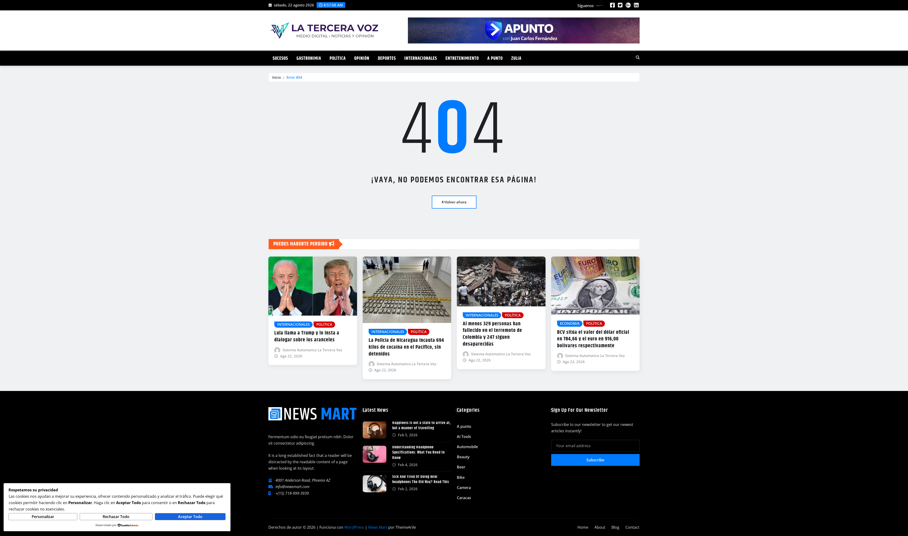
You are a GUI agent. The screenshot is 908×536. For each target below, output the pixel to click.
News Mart (377, 527)
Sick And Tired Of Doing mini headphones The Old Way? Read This (420, 479)
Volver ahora (456, 202)
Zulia (516, 58)
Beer (461, 467)
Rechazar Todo (116, 516)
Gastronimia (309, 58)
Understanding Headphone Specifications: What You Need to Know (418, 452)
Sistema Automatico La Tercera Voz (312, 349)
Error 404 (294, 77)
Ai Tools (464, 436)
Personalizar (43, 516)
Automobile (467, 446)
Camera (464, 487)
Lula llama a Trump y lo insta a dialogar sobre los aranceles (306, 336)
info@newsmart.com (292, 486)
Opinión (361, 58)
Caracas (464, 497)
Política (338, 58)
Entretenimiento (462, 58)
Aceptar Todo (190, 516)
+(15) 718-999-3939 (292, 493)
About (599, 527)
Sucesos (280, 58)
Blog (615, 527)
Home (582, 527)
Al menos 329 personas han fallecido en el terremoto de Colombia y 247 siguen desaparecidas (492, 334)
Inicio (276, 77)
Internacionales (420, 58)
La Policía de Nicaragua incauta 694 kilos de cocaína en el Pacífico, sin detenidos (406, 347)
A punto (495, 58)
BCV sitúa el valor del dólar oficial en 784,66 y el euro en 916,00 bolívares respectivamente (593, 339)
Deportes (387, 58)
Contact (632, 527)
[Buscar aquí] (638, 57)
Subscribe (595, 460)
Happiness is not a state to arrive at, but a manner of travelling (421, 425)
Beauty (463, 456)
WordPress (354, 527)
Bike (461, 477)
